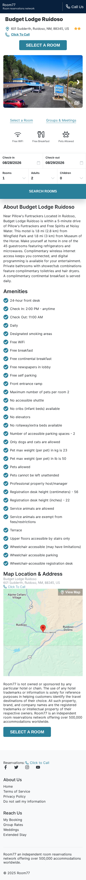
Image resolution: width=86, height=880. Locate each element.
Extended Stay (15, 835)
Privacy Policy (14, 796)
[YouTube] (38, 768)
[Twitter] (16, 768)
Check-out (53, 157)
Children (65, 173)
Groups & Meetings (61, 120)
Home (8, 786)
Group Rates (13, 825)
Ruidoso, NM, (42, 29)
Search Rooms (43, 191)
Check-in (9, 157)
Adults (35, 173)
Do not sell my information (24, 801)
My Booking (12, 820)
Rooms (7, 173)
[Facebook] (5, 768)
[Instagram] (27, 768)
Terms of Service (16, 791)
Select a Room (43, 45)
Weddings (11, 830)
